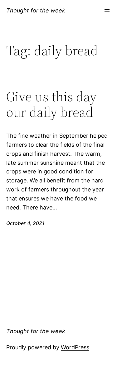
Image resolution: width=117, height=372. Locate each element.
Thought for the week (35, 10)
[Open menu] (107, 10)
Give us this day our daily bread (51, 104)
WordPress (75, 347)
